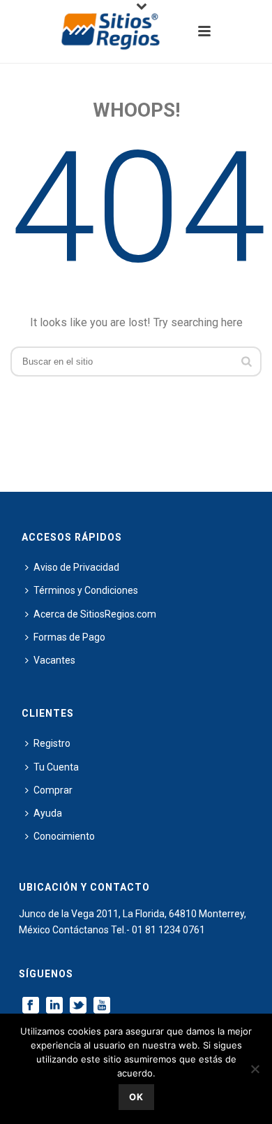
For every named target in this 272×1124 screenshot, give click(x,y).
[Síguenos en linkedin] (54, 1006)
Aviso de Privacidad (76, 567)
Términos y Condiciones (85, 590)
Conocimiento (64, 836)
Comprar (53, 790)
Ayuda (47, 813)
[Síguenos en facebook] (30, 1006)
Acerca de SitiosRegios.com (94, 614)
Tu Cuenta (56, 767)
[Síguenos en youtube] (101, 1006)
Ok (136, 1096)
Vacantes (54, 660)
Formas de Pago (69, 637)
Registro (51, 743)
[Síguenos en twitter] (78, 1006)
